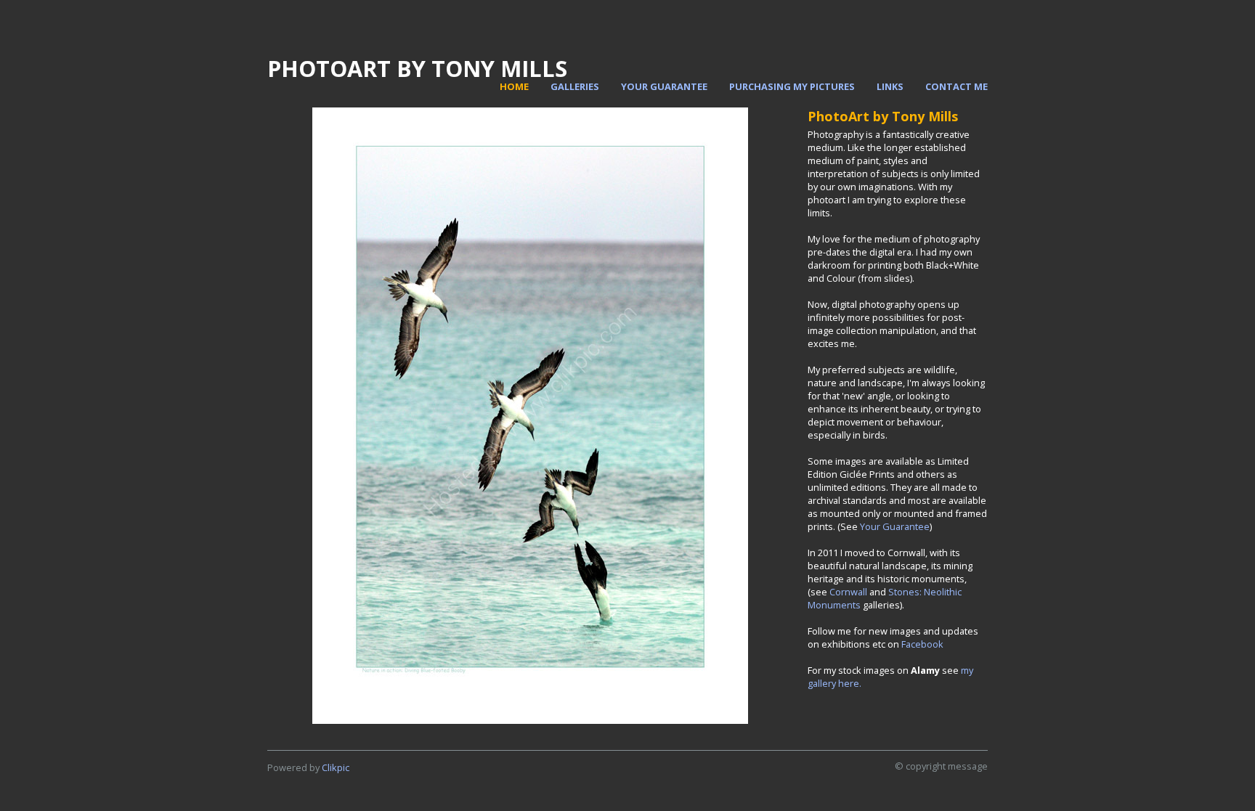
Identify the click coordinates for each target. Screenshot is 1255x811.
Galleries (575, 86)
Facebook (922, 644)
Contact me (956, 86)
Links (890, 86)
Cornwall (848, 591)
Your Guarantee (664, 86)
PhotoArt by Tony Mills (417, 68)
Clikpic (335, 767)
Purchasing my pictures (792, 86)
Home (514, 86)
